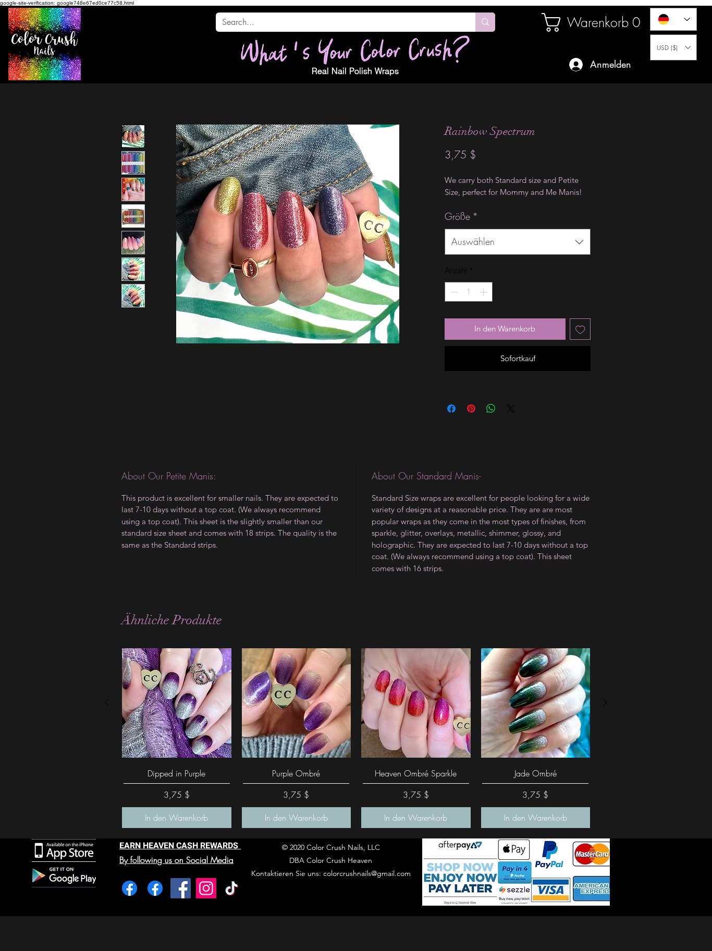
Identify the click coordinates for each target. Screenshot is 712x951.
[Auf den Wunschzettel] (580, 329)
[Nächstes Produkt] (605, 702)
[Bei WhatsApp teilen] (491, 408)
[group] (356, 738)
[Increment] (484, 292)
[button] (673, 47)
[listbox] (673, 47)
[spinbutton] (468, 292)
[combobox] (518, 242)
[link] (577, 22)
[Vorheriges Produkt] (107, 702)
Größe (461, 216)
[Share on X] (511, 408)
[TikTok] (232, 888)
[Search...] (485, 22)
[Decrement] (453, 292)
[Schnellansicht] (176, 703)
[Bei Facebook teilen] (451, 408)
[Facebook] (129, 888)
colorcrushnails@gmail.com (367, 873)
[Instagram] (206, 888)
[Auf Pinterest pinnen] (471, 408)
